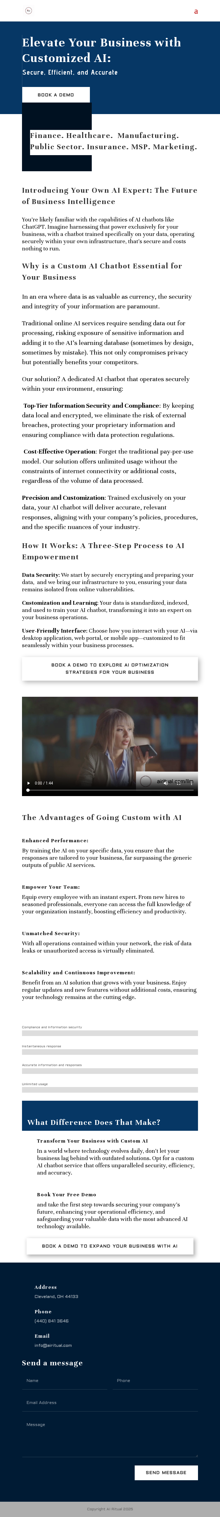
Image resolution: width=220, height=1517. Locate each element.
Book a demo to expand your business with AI (110, 1246)
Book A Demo (56, 95)
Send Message (166, 1473)
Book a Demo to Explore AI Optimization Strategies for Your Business (110, 668)
